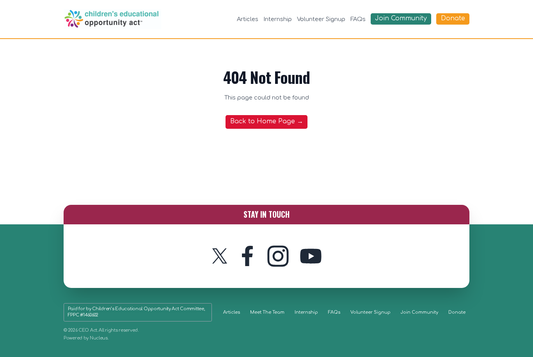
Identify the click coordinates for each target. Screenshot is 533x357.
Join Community (419, 312)
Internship (277, 19)
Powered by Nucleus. (86, 338)
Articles (247, 19)
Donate (456, 312)
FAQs (358, 19)
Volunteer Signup (321, 19)
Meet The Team (267, 312)
